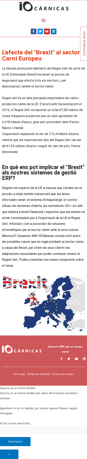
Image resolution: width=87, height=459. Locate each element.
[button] (43, 20)
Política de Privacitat (39, 374)
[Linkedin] (53, 31)
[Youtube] (47, 31)
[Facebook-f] (33, 31)
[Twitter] (40, 31)
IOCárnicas (46, 236)
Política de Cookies (63, 374)
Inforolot (15, 224)
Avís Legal (19, 374)
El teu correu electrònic (15, 423)
